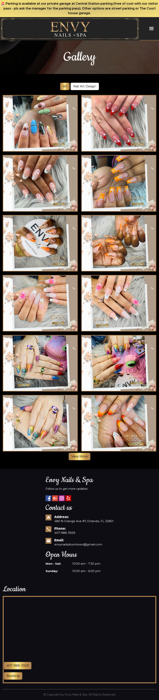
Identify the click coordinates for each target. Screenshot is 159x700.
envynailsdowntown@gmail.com (78, 544)
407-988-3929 (64, 533)
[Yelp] (68, 498)
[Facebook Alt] (48, 498)
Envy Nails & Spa (76, 694)
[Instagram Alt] (62, 498)
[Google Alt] (55, 498)
